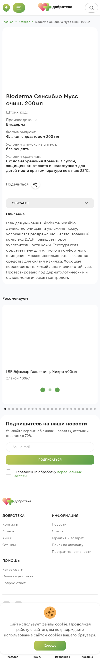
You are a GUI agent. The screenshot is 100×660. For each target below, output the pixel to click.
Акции (7, 538)
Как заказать (12, 569)
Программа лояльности (71, 552)
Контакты (10, 524)
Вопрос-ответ (14, 583)
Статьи (57, 531)
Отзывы (9, 545)
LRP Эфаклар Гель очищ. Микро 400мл (41, 372)
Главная (7, 21)
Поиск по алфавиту (67, 545)
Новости (59, 524)
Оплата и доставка (17, 576)
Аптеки (8, 531)
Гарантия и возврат (68, 538)
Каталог (24, 21)
